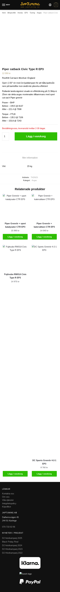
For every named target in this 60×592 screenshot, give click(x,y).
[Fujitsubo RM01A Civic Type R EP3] (15, 257)
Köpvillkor (6, 506)
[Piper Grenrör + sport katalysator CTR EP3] (15, 206)
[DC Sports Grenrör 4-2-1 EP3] (44, 350)
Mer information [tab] (30, 158)
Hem (4, 13)
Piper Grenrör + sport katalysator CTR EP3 (15, 225)
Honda (20, 13)
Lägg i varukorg (36, 136)
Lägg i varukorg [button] (15, 237)
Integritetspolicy (9, 503)
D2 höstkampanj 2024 (12, 545)
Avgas (39, 13)
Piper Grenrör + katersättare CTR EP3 (44, 225)
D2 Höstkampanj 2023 (12, 549)
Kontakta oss (8, 493)
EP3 (26, 13)
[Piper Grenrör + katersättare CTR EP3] (44, 206)
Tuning (32, 13)
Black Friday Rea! (10, 541)
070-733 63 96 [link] (8, 527)
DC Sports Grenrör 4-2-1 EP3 (44, 462)
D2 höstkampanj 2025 (12, 538)
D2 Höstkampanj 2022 (12, 553)
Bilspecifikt (12, 13)
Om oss (5, 497)
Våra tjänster (8, 500)
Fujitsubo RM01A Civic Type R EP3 (15, 276)
